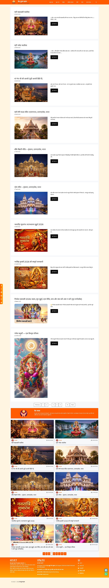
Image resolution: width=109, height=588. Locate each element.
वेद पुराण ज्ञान (22, 1)
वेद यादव (15, 440)
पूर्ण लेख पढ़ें (54, 24)
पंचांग (82, 2)
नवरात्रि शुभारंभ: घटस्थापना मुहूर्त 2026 (22, 521)
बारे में (81, 563)
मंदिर (77, 2)
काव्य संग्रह (88, 2)
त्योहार (63, 2)
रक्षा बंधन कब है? (40, 563)
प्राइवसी (81, 568)
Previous (37, 404)
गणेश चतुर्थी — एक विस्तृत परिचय (65, 547)
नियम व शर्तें (82, 570)
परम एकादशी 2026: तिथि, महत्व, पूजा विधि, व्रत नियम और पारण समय (50, 569)
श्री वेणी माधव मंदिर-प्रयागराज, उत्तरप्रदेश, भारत (69, 469)
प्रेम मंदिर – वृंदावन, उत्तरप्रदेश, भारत (66, 495)
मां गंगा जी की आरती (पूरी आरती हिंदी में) (22, 469)
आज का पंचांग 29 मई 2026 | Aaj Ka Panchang (48, 572)
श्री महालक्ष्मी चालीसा (17, 443)
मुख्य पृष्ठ (51, 2)
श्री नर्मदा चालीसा (61, 443)
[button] (96, 2)
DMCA (81, 573)
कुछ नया (57, 2)
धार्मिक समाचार (70, 2)
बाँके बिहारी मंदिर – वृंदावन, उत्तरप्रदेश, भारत (23, 495)
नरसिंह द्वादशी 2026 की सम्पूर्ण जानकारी (67, 521)
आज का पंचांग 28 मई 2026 (42, 574)
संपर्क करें (82, 565)
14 (67, 404)
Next (72, 404)
